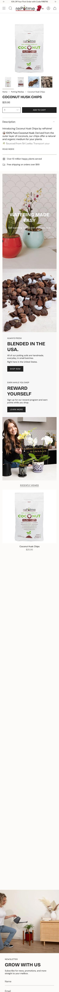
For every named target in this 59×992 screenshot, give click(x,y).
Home (4, 92)
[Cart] (55, 8)
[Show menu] (4, 8)
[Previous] (3, 1)
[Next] (55, 1)
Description (8, 121)
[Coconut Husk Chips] (29, 516)
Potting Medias (17, 92)
